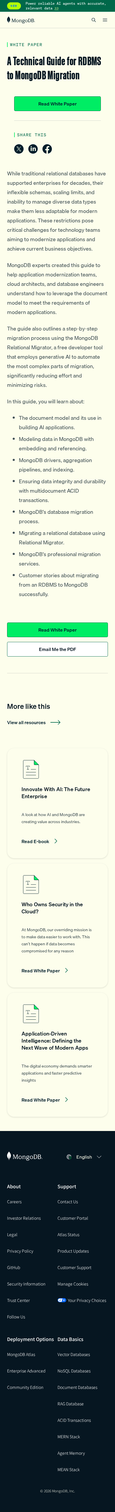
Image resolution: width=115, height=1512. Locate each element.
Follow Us (16, 1317)
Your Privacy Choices (87, 1300)
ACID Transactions (74, 1420)
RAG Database (71, 1404)
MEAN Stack (69, 1469)
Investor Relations (24, 1218)
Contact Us (68, 1201)
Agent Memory (71, 1453)
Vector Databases (74, 1354)
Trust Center (18, 1300)
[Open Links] (105, 20)
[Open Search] (93, 20)
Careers (14, 1201)
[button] (57, 803)
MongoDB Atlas (21, 1354)
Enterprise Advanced (26, 1371)
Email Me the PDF (57, 649)
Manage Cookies (73, 1284)
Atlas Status (68, 1234)
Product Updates (73, 1251)
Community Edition (25, 1387)
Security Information (26, 1284)
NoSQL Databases (74, 1371)
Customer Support (74, 1267)
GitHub (13, 1267)
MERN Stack (69, 1436)
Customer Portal (73, 1218)
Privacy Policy (20, 1251)
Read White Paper (57, 104)
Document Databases (77, 1387)
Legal (12, 1234)
